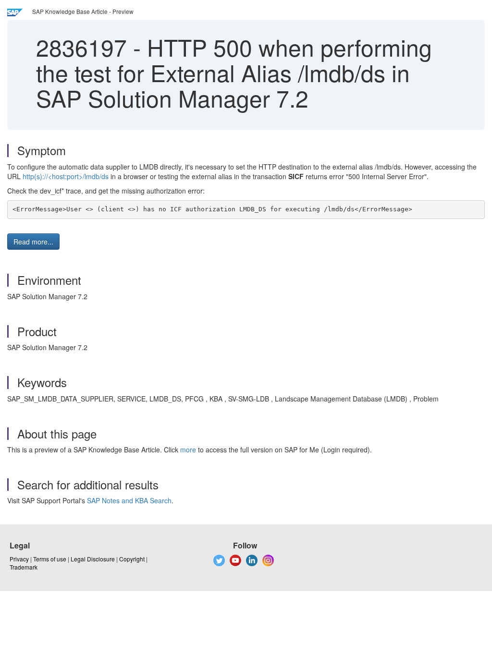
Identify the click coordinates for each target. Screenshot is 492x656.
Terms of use (49, 559)
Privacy (19, 559)
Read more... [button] (33, 241)
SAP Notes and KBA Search (129, 500)
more (188, 449)
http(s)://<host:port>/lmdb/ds (66, 176)
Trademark (23, 567)
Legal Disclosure (93, 559)
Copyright (132, 559)
